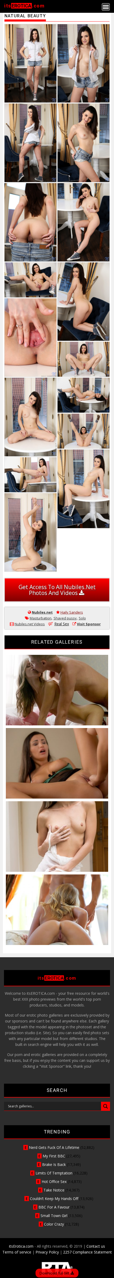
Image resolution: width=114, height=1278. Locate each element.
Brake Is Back (54, 1164)
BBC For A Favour (53, 1207)
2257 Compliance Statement (87, 1252)
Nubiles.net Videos (30, 624)
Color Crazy (54, 1224)
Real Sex (61, 623)
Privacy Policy (47, 1252)
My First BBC (54, 1155)
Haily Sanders (71, 612)
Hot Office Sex (54, 1181)
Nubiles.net (42, 612)
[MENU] (106, 7)
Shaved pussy (65, 618)
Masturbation (40, 618)
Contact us (95, 1246)
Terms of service (16, 1252)
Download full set (55, 1273)
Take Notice (53, 1190)
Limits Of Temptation (54, 1173)
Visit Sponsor (89, 624)
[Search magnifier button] (105, 1106)
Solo (82, 618)
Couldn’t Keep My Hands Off (54, 1198)
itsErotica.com (21, 1246)
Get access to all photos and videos (57, 590)
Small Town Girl (54, 1215)
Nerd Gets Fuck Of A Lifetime (54, 1147)
